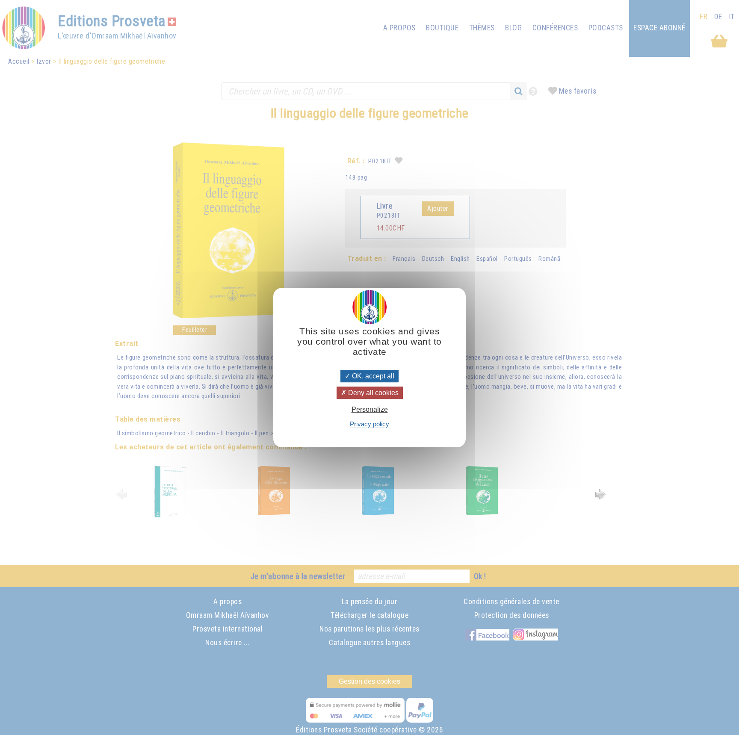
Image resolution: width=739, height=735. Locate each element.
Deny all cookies (372, 392)
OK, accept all (372, 376)
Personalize (370, 409)
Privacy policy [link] (369, 424)
